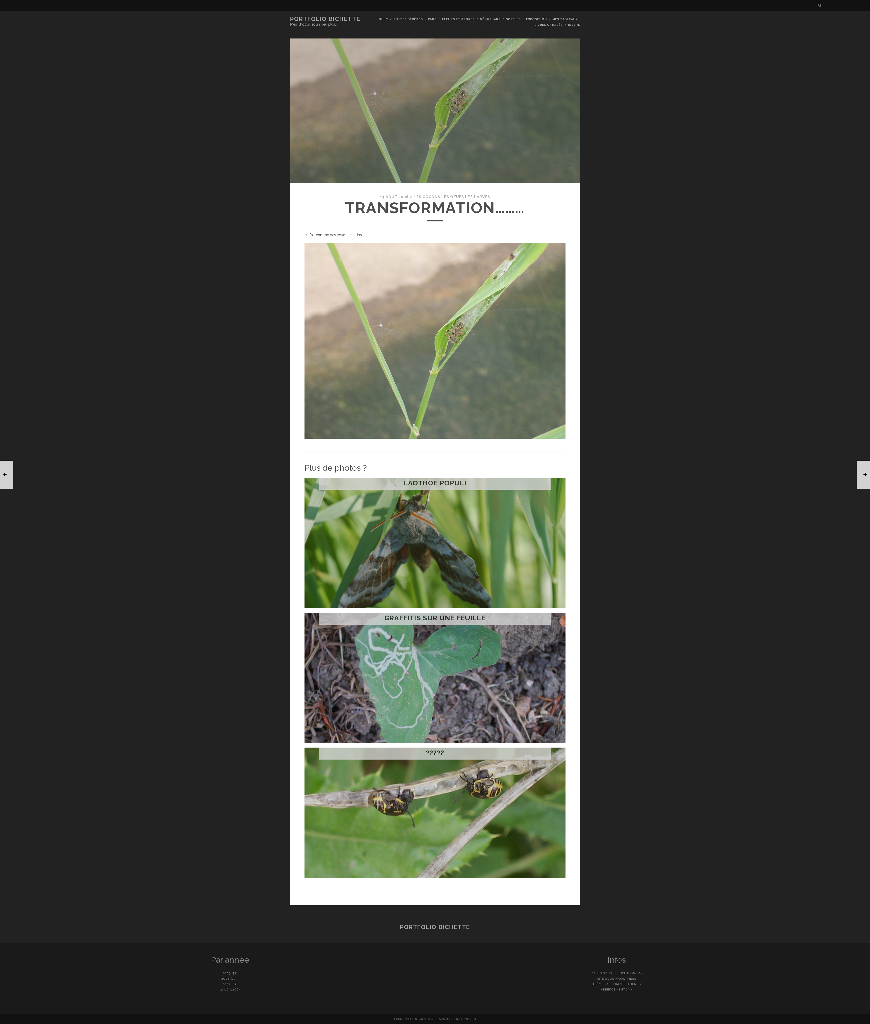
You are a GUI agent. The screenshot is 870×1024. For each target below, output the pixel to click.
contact (426, 1019)
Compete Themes (626, 984)
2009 (226, 973)
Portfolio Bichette (325, 19)
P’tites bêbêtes (408, 19)
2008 (225, 978)
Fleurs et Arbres (458, 19)
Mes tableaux (565, 19)
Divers (574, 24)
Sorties (513, 19)
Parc (432, 19)
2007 (226, 984)
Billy (383, 19)
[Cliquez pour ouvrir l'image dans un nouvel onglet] (435, 437)
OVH (629, 989)
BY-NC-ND (635, 973)
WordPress (625, 978)
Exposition (536, 19)
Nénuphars (490, 19)
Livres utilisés (548, 24)
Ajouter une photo (457, 1019)
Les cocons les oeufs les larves (452, 197)
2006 (224, 989)
